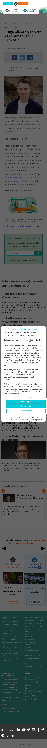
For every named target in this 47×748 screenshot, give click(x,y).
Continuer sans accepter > (31, 329)
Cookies (29, 745)
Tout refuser (26, 406)
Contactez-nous (6, 745)
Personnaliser (26, 411)
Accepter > (13, 329)
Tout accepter (26, 401)
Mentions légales (19, 745)
